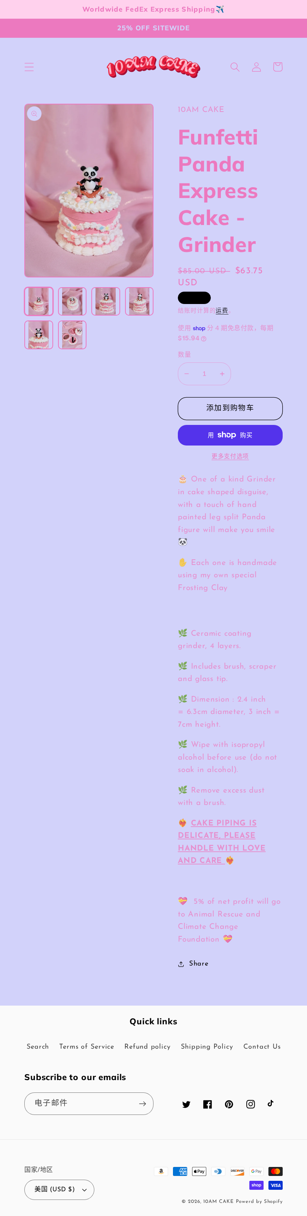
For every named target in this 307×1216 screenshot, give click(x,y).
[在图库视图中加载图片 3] (105, 301)
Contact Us (262, 1047)
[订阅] (142, 1103)
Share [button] (199, 963)
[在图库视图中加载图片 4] (139, 301)
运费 (222, 311)
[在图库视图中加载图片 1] (38, 301)
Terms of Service (86, 1047)
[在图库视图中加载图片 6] (72, 334)
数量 (184, 355)
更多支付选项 (230, 457)
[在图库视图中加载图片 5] (38, 334)
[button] (29, 66)
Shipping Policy (207, 1047)
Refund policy (147, 1047)
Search (38, 1047)
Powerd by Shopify (259, 1201)
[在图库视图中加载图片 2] (72, 301)
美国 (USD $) (54, 1189)
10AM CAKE (218, 1201)
